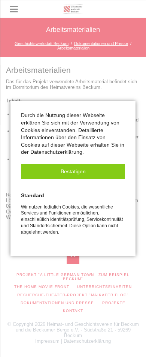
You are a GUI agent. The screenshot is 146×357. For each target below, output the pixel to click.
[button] (73, 171)
